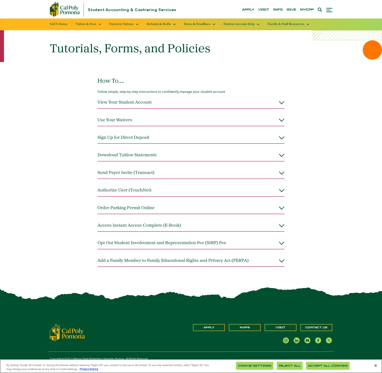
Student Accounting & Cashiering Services (132, 10)
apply (248, 9)
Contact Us (316, 327)
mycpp (307, 9)
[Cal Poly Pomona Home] (65, 9)
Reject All (290, 365)
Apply (209, 327)
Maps (245, 327)
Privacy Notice (89, 369)
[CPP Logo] (67, 332)
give (291, 9)
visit (263, 9)
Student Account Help (239, 24)
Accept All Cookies (328, 365)
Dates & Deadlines (197, 24)
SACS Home (59, 24)
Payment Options (121, 24)
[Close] (375, 365)
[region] (191, 366)
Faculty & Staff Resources (286, 24)
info (278, 9)
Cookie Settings (254, 365)
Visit (281, 327)
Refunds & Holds (159, 24)
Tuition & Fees (86, 24)
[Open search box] (320, 9)
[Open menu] (329, 9)
